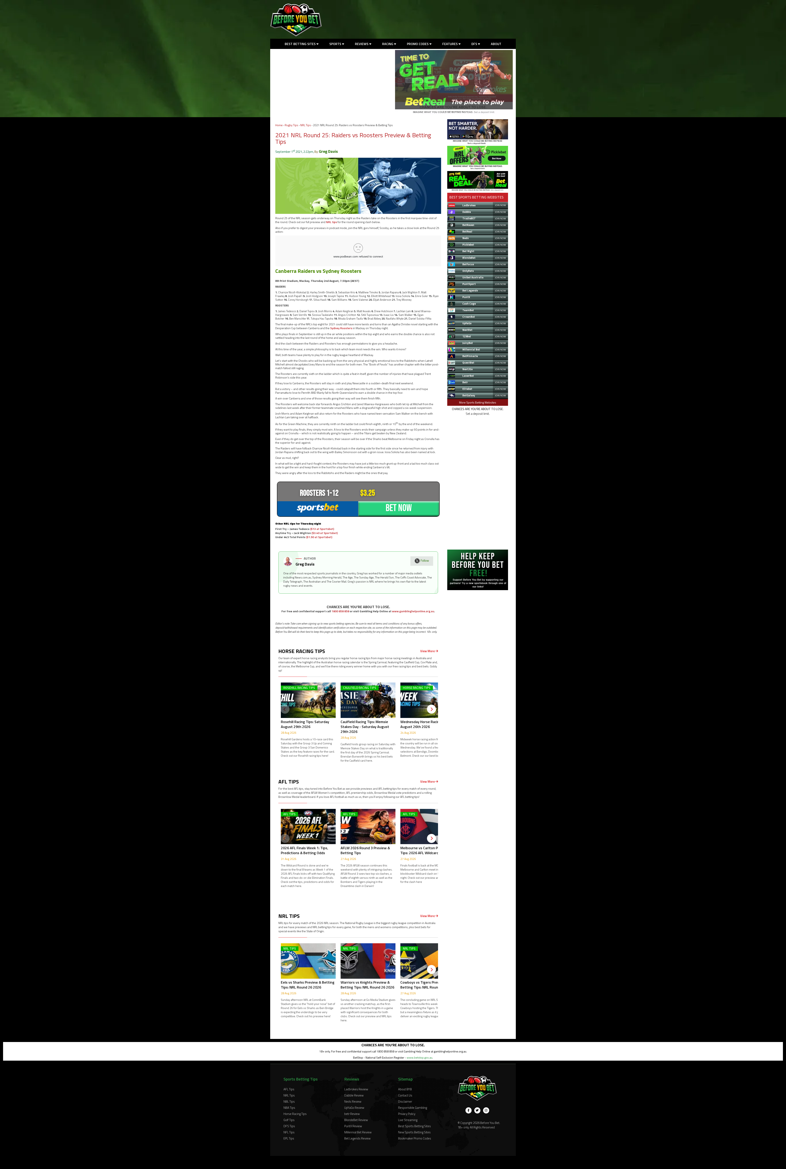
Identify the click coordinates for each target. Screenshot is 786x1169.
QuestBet (468, 363)
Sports (335, 43)
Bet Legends (470, 290)
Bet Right (468, 251)
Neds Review (352, 1101)
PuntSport (469, 284)
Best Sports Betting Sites (414, 1126)
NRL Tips (305, 125)
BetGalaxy (468, 395)
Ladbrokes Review (356, 1089)
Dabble (466, 212)
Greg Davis (328, 151)
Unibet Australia (472, 277)
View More (427, 651)
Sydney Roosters (341, 328)
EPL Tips (288, 1138)
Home (279, 125)
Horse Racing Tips (295, 1113)
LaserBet (468, 376)
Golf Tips (289, 1120)
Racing (388, 43)
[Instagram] (486, 1110)
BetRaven (468, 225)
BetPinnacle (470, 356)
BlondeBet (468, 258)
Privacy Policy (406, 1113)
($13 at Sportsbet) (322, 529)
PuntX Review (353, 1126)
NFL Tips (289, 1132)
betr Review (352, 1113)
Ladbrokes (469, 205)
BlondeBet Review (356, 1120)
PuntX (466, 297)
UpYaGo (467, 323)
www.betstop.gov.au (419, 1057)
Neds (465, 238)
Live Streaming (407, 1120)
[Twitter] (477, 1110)
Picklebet (468, 245)
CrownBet (468, 317)
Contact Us (405, 1095)
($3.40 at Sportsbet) (325, 533)
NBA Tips (289, 1107)
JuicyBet (467, 343)
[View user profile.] (287, 564)
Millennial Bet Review (358, 1132)
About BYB (405, 1089)
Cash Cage (469, 304)
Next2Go (467, 369)
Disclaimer (405, 1101)
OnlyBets (468, 271)
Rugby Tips (291, 125)
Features (450, 43)
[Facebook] (468, 1110)
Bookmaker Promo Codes (414, 1138)
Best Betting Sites (300, 43)
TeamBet (468, 310)
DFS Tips (289, 1126)
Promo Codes (418, 43)
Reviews (362, 43)
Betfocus (468, 264)
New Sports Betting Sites (414, 1132)
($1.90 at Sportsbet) (319, 537)
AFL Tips (288, 1089)
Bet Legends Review (357, 1138)
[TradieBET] (477, 143)
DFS (474, 43)
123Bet (466, 336)
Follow (425, 560)
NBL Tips (289, 1101)
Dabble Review (354, 1095)
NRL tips (331, 222)
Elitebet (467, 389)
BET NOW (399, 508)
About (496, 43)
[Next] (431, 709)
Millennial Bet (471, 349)
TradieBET (469, 218)
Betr (465, 382)
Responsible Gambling (412, 1107)
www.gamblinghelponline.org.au (413, 611)
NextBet (467, 330)
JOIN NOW (500, 205)
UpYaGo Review (354, 1107)
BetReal (467, 231)
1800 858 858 (340, 611)
